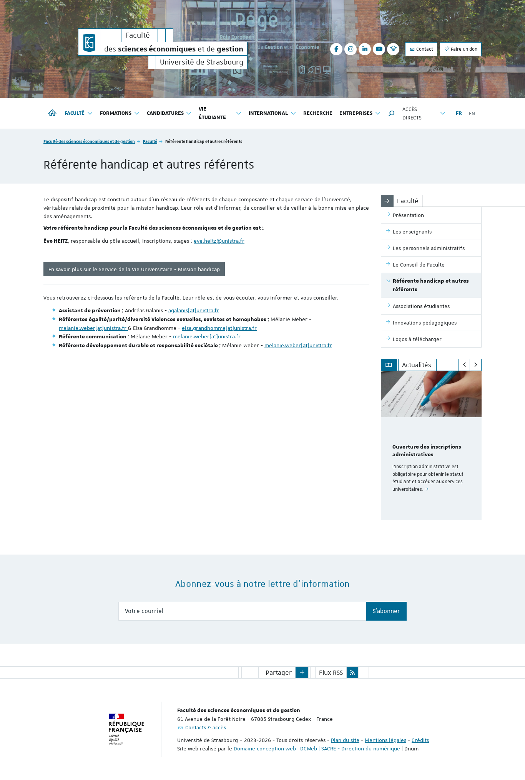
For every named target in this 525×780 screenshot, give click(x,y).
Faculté (150, 141)
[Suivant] (476, 365)
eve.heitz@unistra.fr (219, 240)
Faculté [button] (75, 113)
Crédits (420, 740)
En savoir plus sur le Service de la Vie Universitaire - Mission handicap (134, 269)
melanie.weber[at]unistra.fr (93, 328)
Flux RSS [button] (331, 672)
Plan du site (345, 740)
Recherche (317, 113)
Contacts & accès (205, 727)
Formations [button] (115, 113)
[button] (391, 113)
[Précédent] (464, 365)
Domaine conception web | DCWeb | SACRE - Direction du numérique (317, 748)
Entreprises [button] (355, 113)
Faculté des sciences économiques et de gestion (89, 141)
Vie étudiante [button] (212, 113)
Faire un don (463, 49)
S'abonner (386, 611)
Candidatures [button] (165, 113)
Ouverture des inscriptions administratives (426, 451)
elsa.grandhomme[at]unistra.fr (219, 328)
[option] (431, 445)
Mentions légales (385, 740)
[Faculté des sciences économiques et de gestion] (89, 42)
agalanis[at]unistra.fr (193, 310)
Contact (424, 49)
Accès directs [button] (412, 113)
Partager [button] (279, 672)
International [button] (268, 113)
